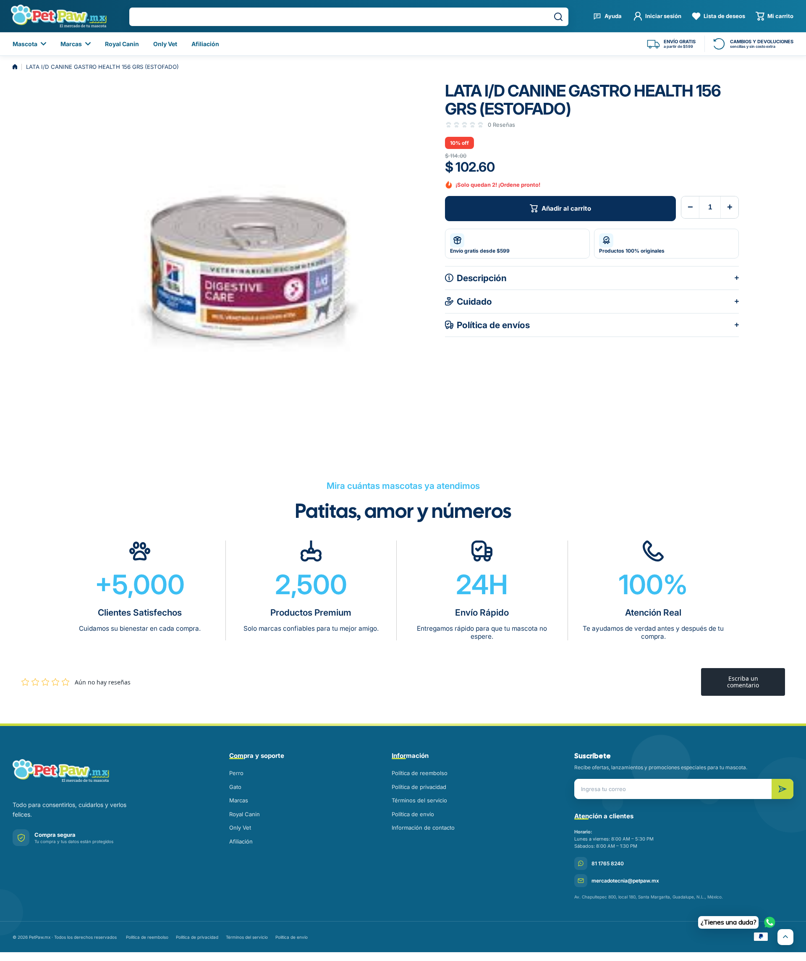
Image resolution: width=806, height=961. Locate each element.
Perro (236, 773)
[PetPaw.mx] (58, 16)
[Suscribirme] (782, 789)
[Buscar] (558, 17)
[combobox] (349, 17)
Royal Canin (244, 814)
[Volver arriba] (785, 937)
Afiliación (241, 841)
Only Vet (240, 827)
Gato (235, 786)
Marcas (238, 800)
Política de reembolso (419, 773)
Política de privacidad (419, 786)
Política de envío (413, 814)
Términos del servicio (419, 800)
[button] (774, 16)
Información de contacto (423, 827)
